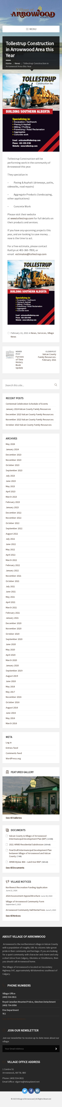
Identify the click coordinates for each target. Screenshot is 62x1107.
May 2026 (10, 444)
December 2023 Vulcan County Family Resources (30, 414)
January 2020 (12, 665)
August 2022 (12, 533)
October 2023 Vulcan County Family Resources (29, 424)
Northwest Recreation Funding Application (26, 887)
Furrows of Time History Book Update (20, 362)
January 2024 (12, 449)
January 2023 (12, 507)
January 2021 (12, 617)
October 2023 (12, 465)
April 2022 (10, 554)
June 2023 (11, 480)
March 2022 (11, 560)
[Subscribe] (56, 1048)
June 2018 (11, 681)
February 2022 (13, 565)
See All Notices (13, 915)
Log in (9, 742)
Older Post (50, 351)
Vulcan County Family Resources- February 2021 (47, 357)
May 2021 (10, 596)
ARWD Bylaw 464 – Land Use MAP (25, 861)
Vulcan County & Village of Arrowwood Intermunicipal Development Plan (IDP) (27, 837)
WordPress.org (13, 758)
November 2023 (13, 459)
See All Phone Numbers (13, 1018)
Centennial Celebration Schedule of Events (27, 403)
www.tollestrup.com (21, 218)
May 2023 (10, 486)
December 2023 (13, 454)
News (17, 63)
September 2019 (14, 670)
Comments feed (14, 753)
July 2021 (10, 586)
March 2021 (11, 607)
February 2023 (13, 502)
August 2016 (12, 707)
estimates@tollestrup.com (30, 254)
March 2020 (11, 660)
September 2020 (14, 639)
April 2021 (10, 602)
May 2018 (10, 686)
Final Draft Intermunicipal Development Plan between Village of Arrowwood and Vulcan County (30, 853)
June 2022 (11, 544)
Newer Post (19, 352)
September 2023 (14, 470)
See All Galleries (14, 817)
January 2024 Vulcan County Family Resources (28, 409)
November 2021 (13, 575)
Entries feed (12, 747)
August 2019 (12, 675)
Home (9, 63)
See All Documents (15, 867)
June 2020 (11, 644)
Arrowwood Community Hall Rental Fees (25, 909)
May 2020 (10, 649)
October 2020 (12, 633)
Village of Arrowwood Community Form (25, 901)
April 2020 (10, 654)
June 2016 (11, 712)
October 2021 (12, 581)
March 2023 (11, 496)
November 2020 (13, 628)
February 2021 (13, 612)
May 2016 (10, 718)
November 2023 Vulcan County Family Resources (30, 419)
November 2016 (13, 696)
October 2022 (12, 523)
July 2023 (10, 475)
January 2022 (12, 570)
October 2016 (12, 702)
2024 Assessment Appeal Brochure (23, 895)
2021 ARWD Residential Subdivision (26, 844)
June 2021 (11, 591)
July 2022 (10, 538)
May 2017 (10, 691)
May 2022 (10, 549)
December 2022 (13, 512)
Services (42, 332)
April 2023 (10, 491)
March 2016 (11, 723)
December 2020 (13, 623)
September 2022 (14, 528)
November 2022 (13, 517)
